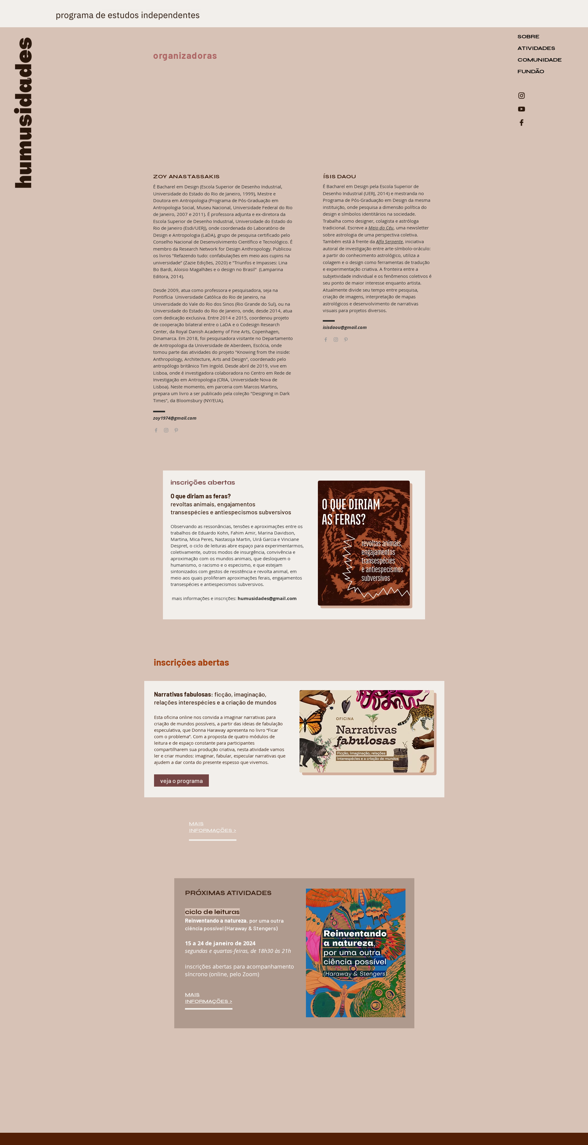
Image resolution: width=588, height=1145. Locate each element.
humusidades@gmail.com (267, 598)
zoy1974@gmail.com (175, 418)
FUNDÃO (531, 71)
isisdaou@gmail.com (345, 327)
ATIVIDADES (536, 48)
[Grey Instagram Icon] (336, 339)
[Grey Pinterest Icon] (346, 339)
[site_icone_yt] (521, 109)
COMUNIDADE (537, 59)
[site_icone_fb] (521, 122)
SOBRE (529, 36)
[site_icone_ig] (521, 95)
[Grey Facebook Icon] (326, 339)
